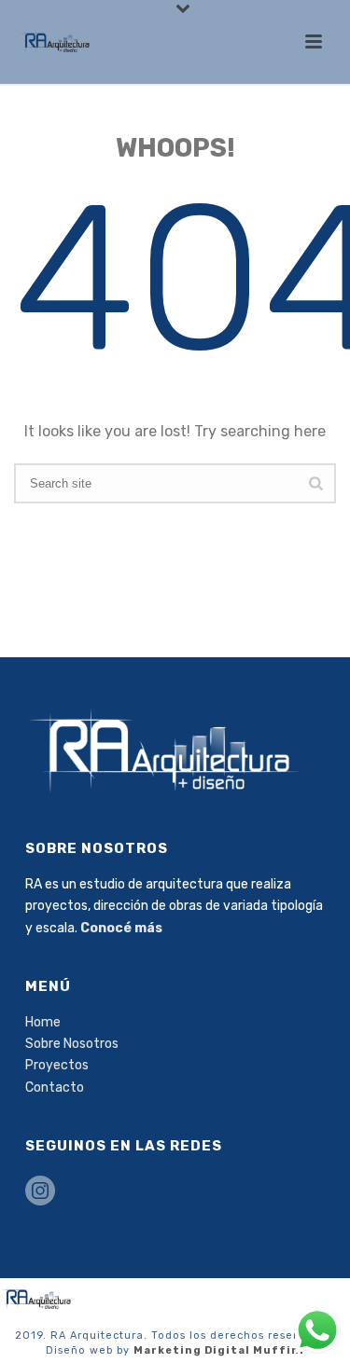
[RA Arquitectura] (37, 1298)
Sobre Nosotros (72, 1044)
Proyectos (57, 1065)
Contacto (54, 1087)
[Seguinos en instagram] (40, 1192)
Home (43, 1022)
